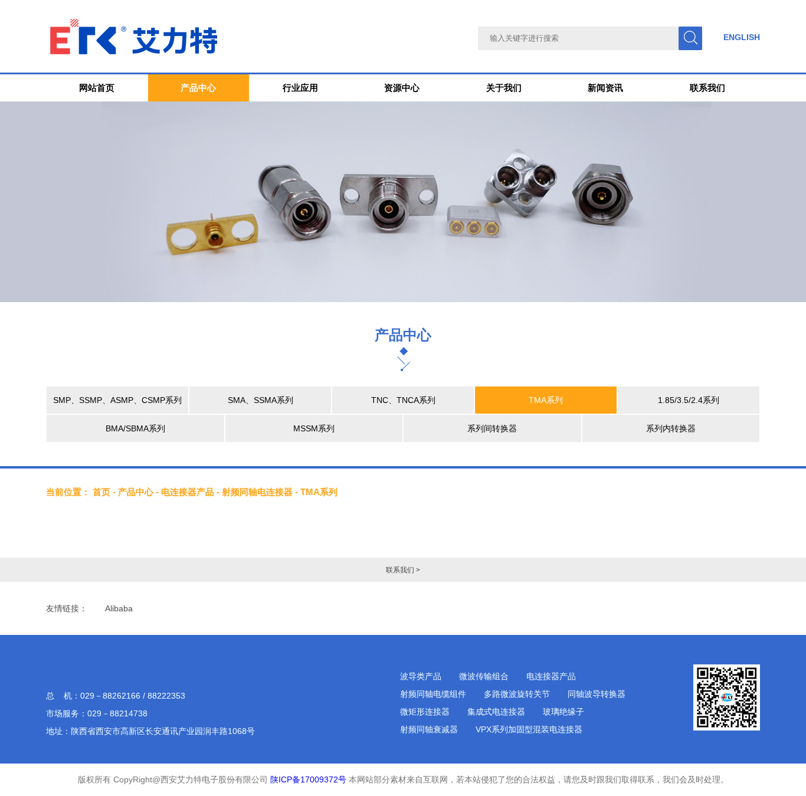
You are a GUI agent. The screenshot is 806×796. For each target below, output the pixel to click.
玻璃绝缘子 (563, 711)
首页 (101, 492)
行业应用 (300, 88)
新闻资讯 (605, 88)
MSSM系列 (314, 428)
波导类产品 (420, 676)
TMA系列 (546, 400)
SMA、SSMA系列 (260, 400)
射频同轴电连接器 (257, 492)
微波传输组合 (484, 676)
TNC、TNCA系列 (403, 400)
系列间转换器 (492, 428)
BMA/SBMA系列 (135, 428)
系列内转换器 (671, 428)
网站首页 (96, 88)
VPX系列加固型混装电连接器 (529, 729)
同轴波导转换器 (596, 694)
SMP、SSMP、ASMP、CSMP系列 (117, 400)
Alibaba (119, 608)
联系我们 (707, 88)
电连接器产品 (187, 492)
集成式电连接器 (496, 711)
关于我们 (504, 88)
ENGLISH (741, 37)
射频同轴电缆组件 (433, 694)
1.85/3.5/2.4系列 (688, 400)
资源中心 (402, 88)
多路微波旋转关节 (517, 694)
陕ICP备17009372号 (308, 779)
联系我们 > (403, 570)
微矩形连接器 (425, 711)
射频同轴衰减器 (429, 729)
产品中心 (198, 88)
